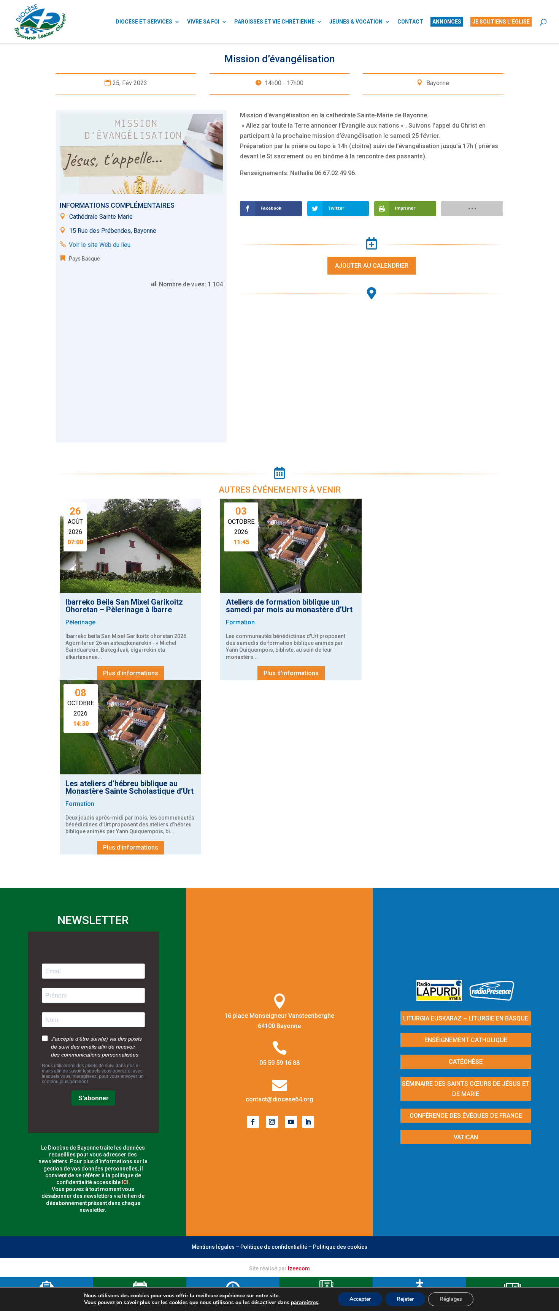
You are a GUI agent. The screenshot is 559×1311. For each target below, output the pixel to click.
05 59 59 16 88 (279, 1062)
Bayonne (437, 83)
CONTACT (410, 22)
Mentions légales (213, 1247)
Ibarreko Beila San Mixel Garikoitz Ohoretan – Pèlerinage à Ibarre (124, 605)
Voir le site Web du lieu (99, 244)
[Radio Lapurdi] (442, 999)
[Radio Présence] (492, 999)
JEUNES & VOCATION (356, 22)
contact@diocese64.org (279, 1099)
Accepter (360, 1299)
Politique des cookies (340, 1247)
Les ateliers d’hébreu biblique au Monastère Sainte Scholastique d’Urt (129, 787)
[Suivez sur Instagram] (272, 1122)
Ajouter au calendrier (371, 265)
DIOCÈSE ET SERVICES (144, 22)
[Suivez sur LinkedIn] (308, 1122)
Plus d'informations (130, 673)
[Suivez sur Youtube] (291, 1122)
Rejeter (405, 1299)
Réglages (451, 1299)
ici (125, 1182)
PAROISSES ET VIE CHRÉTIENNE (274, 22)
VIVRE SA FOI (203, 22)
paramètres (304, 1302)
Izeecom (299, 1268)
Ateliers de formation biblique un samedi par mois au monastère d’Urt (289, 605)
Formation (240, 622)
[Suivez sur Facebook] (253, 1122)
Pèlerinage (80, 622)
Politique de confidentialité (273, 1247)
